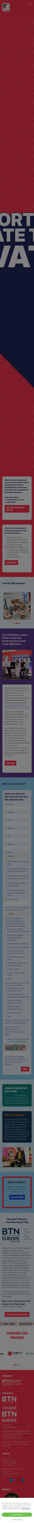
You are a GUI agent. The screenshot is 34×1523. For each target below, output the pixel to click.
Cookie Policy (25, 1509)
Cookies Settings (17, 1519)
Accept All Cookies (17, 1514)
